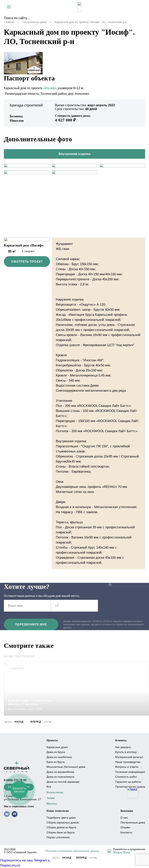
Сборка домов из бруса (61, 827)
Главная (9, 22)
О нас (124, 817)
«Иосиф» (49, 88)
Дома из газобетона (59, 757)
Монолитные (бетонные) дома (66, 766)
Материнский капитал (129, 757)
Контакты (126, 832)
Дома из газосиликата (60, 776)
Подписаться (10, 865)
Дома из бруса (56, 752)
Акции (51, 798)
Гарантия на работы (128, 781)
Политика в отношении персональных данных (72, 851)
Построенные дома (34, 22)
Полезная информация (130, 771)
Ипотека (52, 803)
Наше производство (127, 761)
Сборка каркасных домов (63, 822)
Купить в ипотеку (126, 752)
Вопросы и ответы (126, 766)
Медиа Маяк (121, 852)
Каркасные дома (57, 747)
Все (49, 786)
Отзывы (125, 827)
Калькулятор (55, 792)
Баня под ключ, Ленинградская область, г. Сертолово (30, 702)
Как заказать (123, 747)
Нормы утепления (58, 837)
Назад (66, 857)
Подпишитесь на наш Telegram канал (28, 860)
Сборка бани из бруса (60, 832)
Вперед (81, 857)
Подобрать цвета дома (61, 817)
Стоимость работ (126, 776)
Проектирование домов (130, 786)
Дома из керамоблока (60, 771)
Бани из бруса (56, 761)
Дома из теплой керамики (63, 781)
